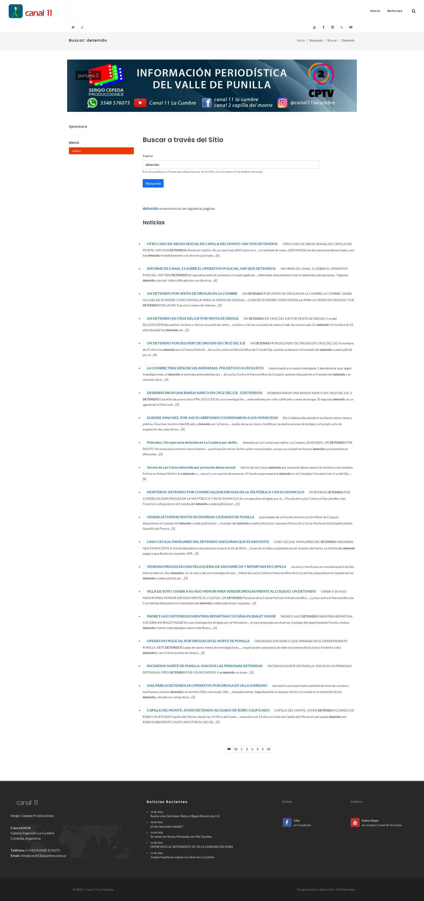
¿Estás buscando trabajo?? (166, 824)
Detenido (348, 40)
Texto (148, 156)
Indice (76, 151)
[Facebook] (323, 27)
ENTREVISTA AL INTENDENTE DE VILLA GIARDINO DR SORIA (191, 844)
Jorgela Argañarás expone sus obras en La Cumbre (182, 855)
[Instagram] (332, 27)
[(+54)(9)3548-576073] (341, 27)
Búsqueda (316, 40)
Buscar (332, 40)
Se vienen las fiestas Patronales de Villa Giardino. (181, 834)
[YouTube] (314, 27)
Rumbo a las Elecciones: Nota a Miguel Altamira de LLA (185, 814)
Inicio (301, 40)
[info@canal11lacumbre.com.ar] (350, 27)
